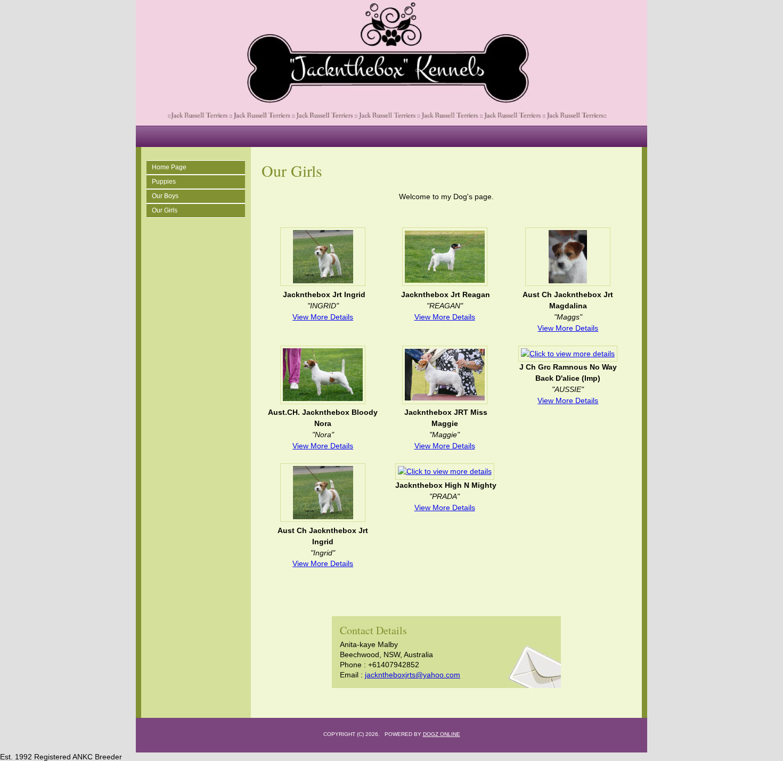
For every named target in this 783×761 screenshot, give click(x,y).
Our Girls (164, 210)
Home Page (169, 167)
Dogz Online (441, 734)
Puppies (164, 181)
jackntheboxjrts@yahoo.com (412, 674)
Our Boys (165, 196)
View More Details (322, 317)
